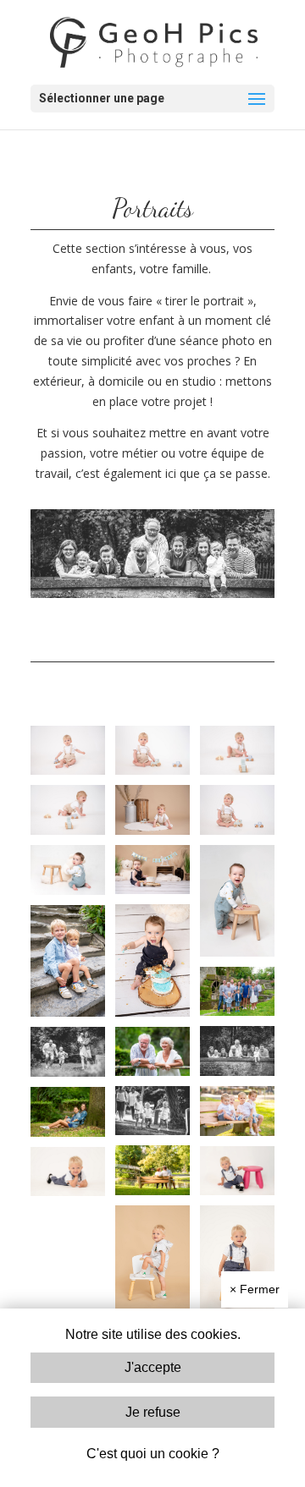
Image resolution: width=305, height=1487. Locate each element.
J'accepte (153, 1367)
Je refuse (152, 1412)
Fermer (255, 1289)
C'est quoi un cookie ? (152, 1453)
